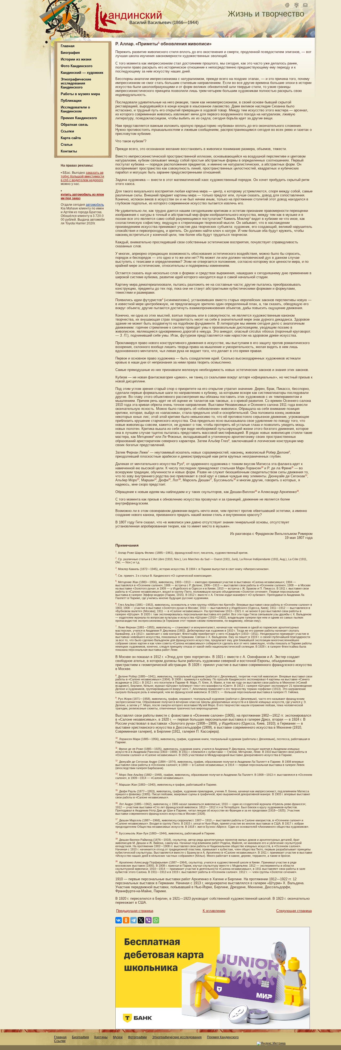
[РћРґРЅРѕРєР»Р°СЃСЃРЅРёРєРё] (126, 920)
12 (306, 475)
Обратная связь (74, 125)
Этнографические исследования (177, 1037)
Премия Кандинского (223, 1037)
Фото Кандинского (76, 66)
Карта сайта (71, 138)
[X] (141, 920)
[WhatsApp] (156, 920)
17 (211, 479)
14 (155, 479)
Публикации (71, 101)
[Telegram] (133, 920)
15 (169, 479)
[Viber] (148, 920)
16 (179, 479)
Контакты (69, 151)
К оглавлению (214, 911)
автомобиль (95, 205)
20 (298, 491)
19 (256, 491)
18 (234, 479)
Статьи (66, 145)
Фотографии (137, 1037)
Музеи (118, 1037)
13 (138, 479)
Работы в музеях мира (80, 94)
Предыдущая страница (134, 911)
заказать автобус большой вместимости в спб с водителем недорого (82, 176)
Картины (101, 1037)
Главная (68, 46)
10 (262, 467)
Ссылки (67, 131)
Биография (80, 1037)
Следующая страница (294, 911)
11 (292, 467)
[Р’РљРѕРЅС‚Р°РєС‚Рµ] (118, 920)
